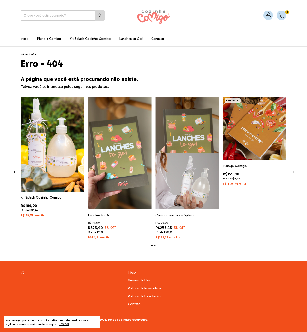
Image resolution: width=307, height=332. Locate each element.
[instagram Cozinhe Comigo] (22, 272)
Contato (157, 39)
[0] (281, 15)
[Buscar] (100, 15)
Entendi (64, 324)
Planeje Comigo (49, 39)
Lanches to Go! (131, 39)
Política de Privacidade (144, 288)
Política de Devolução (144, 296)
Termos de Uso (139, 280)
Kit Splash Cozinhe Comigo (90, 39)
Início (25, 39)
